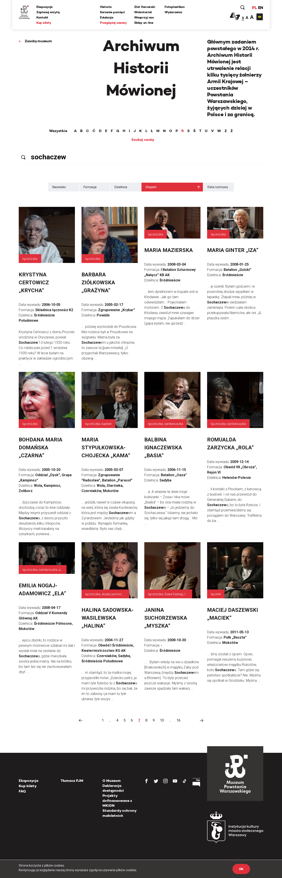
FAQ (22, 791)
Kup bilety (43, 23)
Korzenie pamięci (112, 12)
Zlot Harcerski (144, 7)
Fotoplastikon (174, 7)
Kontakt (42, 17)
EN (260, 7)
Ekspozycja (44, 7)
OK (241, 869)
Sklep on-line (143, 23)
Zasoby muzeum (38, 41)
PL (254, 7)
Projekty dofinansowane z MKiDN (117, 800)
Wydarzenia (173, 12)
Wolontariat (143, 12)
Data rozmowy (218, 187)
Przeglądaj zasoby (113, 23)
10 (162, 720)
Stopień (151, 187)
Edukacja (106, 17)
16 (178, 720)
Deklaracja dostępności (113, 788)
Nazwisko (59, 187)
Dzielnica (121, 187)
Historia (106, 7)
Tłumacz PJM (72, 780)
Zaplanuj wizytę (48, 12)
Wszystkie (58, 131)
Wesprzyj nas (144, 17)
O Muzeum (111, 780)
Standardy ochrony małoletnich (119, 813)
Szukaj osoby (142, 139)
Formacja (89, 187)
